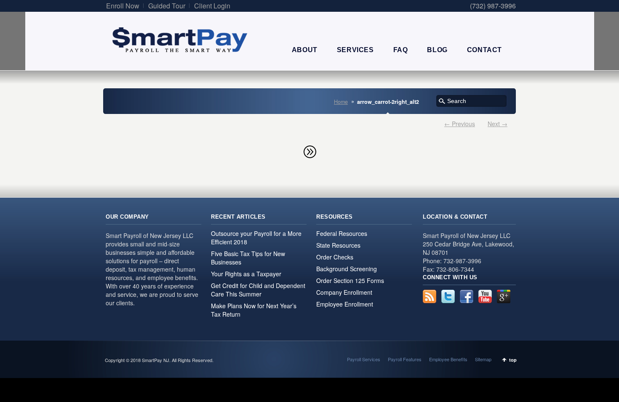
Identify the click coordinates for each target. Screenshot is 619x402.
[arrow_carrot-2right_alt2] (309, 151)
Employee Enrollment (344, 304)
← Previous (459, 123)
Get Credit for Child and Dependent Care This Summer (258, 289)
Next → (497, 123)
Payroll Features (405, 359)
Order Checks (334, 257)
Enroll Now (122, 6)
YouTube (485, 296)
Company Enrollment (344, 292)
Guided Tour (166, 6)
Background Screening (346, 268)
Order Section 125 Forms (350, 280)
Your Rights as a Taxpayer (246, 274)
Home (341, 102)
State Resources (338, 245)
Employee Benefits (448, 359)
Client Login (212, 6)
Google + (503, 296)
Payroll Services (363, 359)
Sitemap (483, 359)
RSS (429, 296)
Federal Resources (341, 233)
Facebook (466, 296)
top (513, 360)
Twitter (448, 296)
